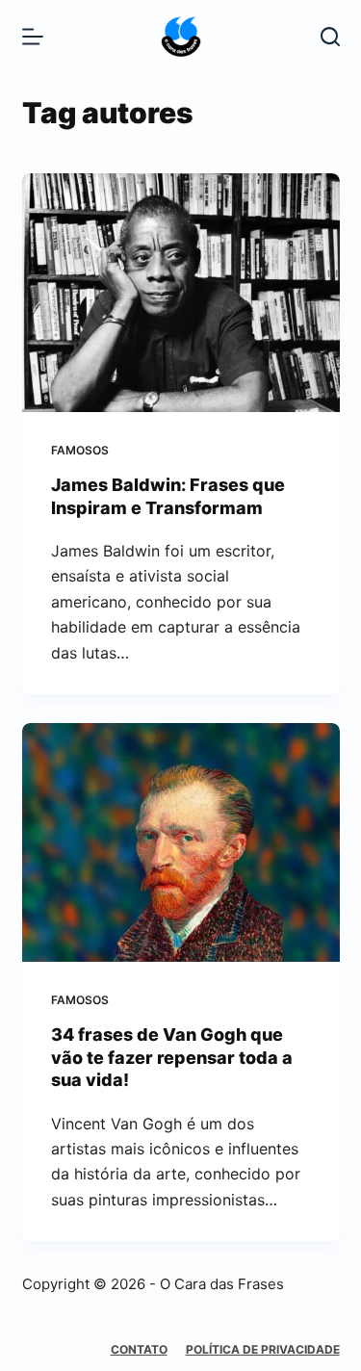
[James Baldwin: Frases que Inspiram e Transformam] (181, 292)
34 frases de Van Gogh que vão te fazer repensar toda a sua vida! (172, 1057)
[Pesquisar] (330, 36)
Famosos (80, 450)
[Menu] (32, 36)
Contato (139, 1349)
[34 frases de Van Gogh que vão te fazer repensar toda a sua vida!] (181, 842)
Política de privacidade (263, 1349)
